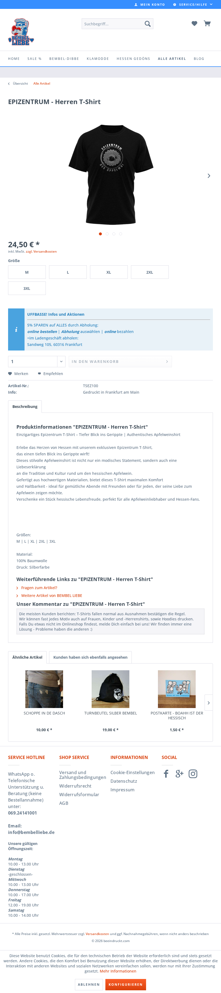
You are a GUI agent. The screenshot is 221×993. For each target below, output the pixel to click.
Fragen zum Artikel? (38, 587)
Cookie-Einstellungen (132, 772)
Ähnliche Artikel (27, 657)
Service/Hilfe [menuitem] (193, 4)
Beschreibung (24, 406)
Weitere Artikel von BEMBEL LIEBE (51, 595)
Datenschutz (123, 781)
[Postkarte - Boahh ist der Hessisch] (177, 689)
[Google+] (179, 776)
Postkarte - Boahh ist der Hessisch (177, 715)
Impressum (122, 790)
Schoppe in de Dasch (44, 713)
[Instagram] (193, 776)
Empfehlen (52, 373)
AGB (63, 803)
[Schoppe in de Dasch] (44, 689)
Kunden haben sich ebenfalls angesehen (90, 657)
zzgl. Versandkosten (41, 251)
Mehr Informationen (118, 971)
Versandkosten (97, 934)
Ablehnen (89, 984)
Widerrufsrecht (75, 786)
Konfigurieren (126, 984)
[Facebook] (166, 776)
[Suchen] (147, 23)
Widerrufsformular (79, 795)
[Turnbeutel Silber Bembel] (110, 689)
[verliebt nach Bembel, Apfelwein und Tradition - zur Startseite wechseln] (21, 31)
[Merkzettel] (194, 23)
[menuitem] (149, 4)
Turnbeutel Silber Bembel (110, 713)
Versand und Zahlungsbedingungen (82, 774)
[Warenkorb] (207, 23)
